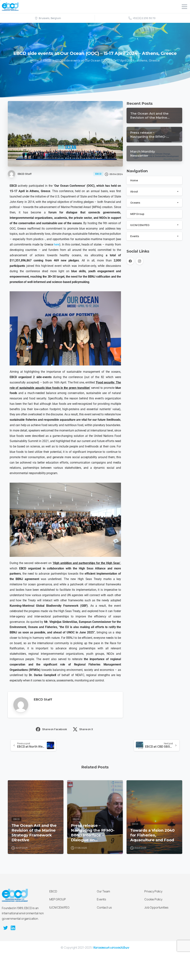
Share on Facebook (54, 729)
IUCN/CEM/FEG (140, 225)
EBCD (47, 60)
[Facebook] (130, 261)
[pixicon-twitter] (5, 927)
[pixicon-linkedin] (13, 927)
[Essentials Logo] (15, 895)
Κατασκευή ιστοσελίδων (111, 947)
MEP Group (137, 214)
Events (134, 236)
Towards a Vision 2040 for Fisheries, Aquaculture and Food (152, 835)
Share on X (86, 729)
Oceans (135, 202)
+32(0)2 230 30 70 (144, 18)
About (134, 191)
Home (34, 60)
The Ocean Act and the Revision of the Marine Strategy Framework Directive (34, 832)
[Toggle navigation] (184, 7)
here (56, 244)
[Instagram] (139, 261)
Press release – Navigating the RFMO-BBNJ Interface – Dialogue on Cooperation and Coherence (92, 832)
